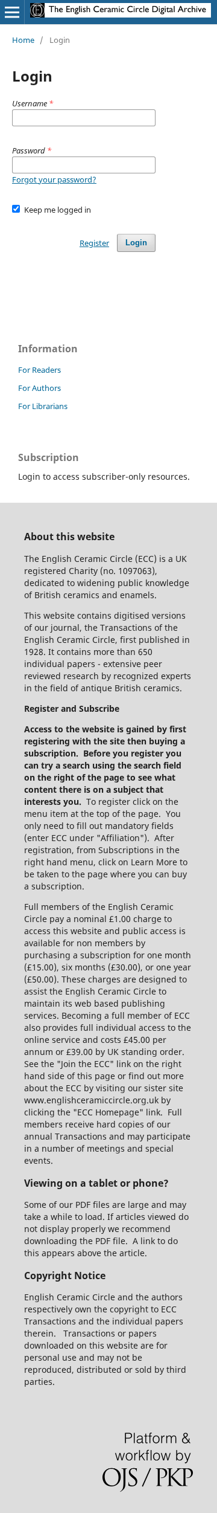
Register (94, 242)
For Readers (39, 369)
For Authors (39, 387)
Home (23, 39)
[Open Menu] (12, 12)
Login (136, 242)
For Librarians (43, 406)
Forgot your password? (54, 179)
